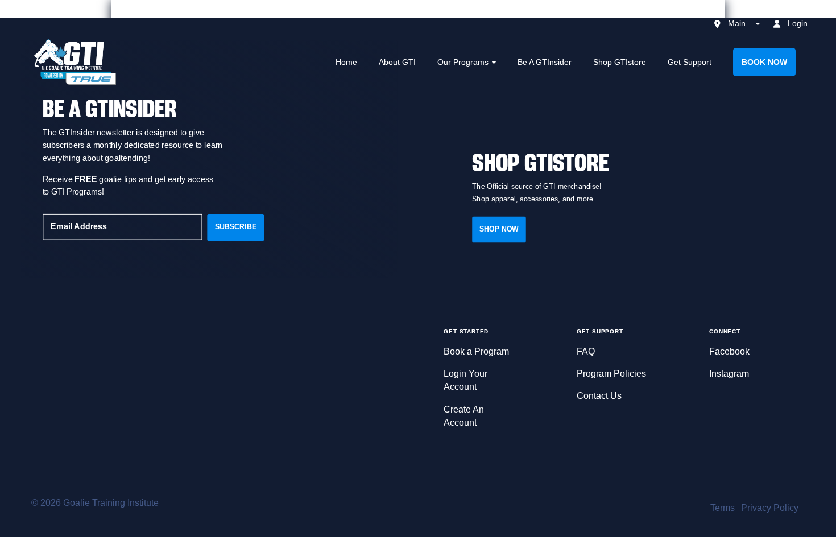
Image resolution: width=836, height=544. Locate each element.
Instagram (729, 373)
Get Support (689, 62)
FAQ (586, 351)
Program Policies (611, 373)
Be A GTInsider (545, 62)
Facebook (729, 351)
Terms (722, 508)
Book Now (764, 62)
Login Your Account (465, 380)
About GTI (397, 62)
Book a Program (476, 351)
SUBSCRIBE (235, 226)
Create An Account (464, 416)
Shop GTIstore (619, 62)
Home (346, 62)
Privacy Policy (769, 508)
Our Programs (463, 62)
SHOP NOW (499, 229)
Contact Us (599, 396)
